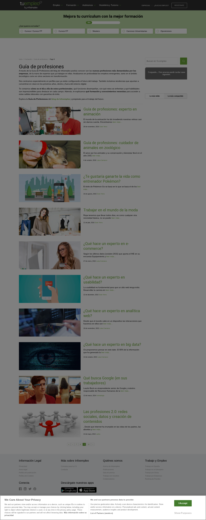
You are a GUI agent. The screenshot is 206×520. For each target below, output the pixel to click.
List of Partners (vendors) (101, 513)
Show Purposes (183, 513)
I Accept (183, 503)
